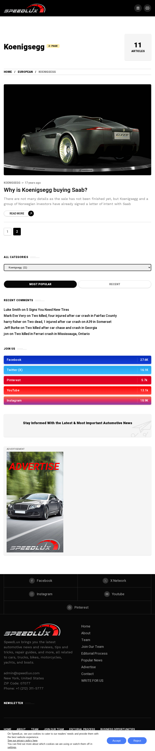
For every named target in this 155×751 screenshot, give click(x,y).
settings (12, 747)
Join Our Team (92, 646)
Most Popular (40, 284)
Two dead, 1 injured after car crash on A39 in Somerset (69, 321)
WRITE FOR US (92, 680)
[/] (138, 8)
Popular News (91, 660)
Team (85, 640)
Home (8, 72)
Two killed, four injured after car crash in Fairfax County (74, 315)
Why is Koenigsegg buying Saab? (45, 190)
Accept (116, 740)
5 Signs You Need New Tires (47, 309)
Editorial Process (94, 653)
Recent (114, 284)
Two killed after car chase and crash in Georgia (61, 327)
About (85, 633)
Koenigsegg (12, 183)
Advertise (88, 667)
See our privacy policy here (22, 740)
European (25, 72)
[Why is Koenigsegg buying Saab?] (77, 129)
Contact (87, 674)
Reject (137, 740)
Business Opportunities (117, 729)
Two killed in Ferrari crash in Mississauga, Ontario (52, 333)
